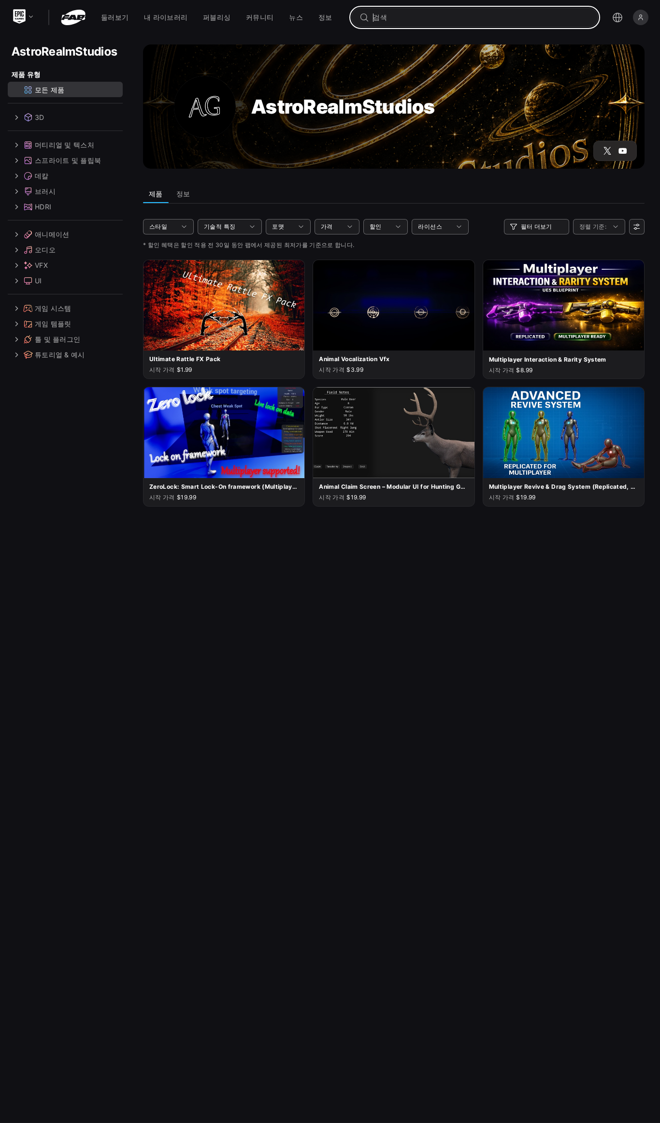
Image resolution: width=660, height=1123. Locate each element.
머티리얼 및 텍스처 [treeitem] (64, 145)
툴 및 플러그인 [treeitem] (57, 339)
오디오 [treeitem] (45, 250)
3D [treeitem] (39, 117)
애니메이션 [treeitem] (52, 234)
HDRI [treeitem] (43, 207)
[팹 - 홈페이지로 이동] (73, 17)
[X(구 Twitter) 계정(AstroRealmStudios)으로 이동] (607, 151)
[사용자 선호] (637, 226)
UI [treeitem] (38, 281)
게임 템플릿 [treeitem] (53, 324)
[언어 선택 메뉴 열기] (617, 17)
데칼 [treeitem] (42, 176)
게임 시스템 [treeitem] (53, 308)
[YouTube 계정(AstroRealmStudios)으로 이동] (623, 151)
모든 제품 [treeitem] (49, 90)
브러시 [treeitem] (45, 191)
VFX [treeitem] (41, 265)
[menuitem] (114, 17)
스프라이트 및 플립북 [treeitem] (68, 160)
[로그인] (640, 17)
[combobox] (481, 17)
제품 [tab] (156, 194)
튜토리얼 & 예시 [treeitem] (60, 354)
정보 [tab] (183, 194)
